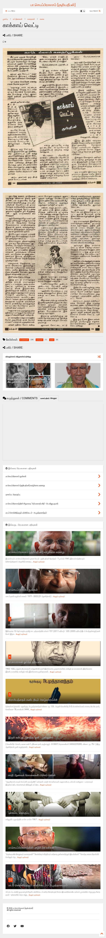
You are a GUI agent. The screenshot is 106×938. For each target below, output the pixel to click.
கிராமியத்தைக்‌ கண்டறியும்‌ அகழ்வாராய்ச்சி (33, 699)
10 (10, 879)
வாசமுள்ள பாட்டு (64, 382)
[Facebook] (8, 926)
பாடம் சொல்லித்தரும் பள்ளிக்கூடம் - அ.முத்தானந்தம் (38, 885)
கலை (42, 19)
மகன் (11, 624)
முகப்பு (5, 19)
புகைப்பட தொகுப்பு (18, 813)
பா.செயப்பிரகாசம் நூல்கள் (23, 589)
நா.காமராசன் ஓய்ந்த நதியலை (25, 662)
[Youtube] (22, 926)
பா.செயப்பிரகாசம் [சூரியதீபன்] (53, 5)
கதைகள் (31, 19)
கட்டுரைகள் (17, 19)
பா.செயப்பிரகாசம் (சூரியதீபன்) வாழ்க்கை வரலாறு (36, 552)
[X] (15, 926)
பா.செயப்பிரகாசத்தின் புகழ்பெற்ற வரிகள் (31, 847)
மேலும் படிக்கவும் (39, 562)
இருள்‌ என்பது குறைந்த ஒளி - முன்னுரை (30, 737)
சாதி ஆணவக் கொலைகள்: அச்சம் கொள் (32, 775)
